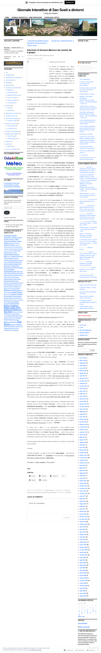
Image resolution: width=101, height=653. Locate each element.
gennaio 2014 (83, 422)
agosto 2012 (83, 465)
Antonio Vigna (10, 136)
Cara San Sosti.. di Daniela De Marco (62, 41)
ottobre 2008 (83, 583)
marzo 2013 (82, 447)
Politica (17, 303)
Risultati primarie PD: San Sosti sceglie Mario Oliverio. (87, 269)
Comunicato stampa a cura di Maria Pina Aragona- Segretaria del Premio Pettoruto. (88, 89)
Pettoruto (6, 303)
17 (84, 611)
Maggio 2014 (83, 411)
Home (7, 17)
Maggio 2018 (83, 363)
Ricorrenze (9, 110)
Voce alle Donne (14, 330)
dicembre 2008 (83, 578)
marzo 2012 (82, 478)
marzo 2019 (82, 358)
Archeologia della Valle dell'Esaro (15, 247)
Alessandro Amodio (12, 120)
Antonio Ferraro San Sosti (13, 243)
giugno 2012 (83, 470)
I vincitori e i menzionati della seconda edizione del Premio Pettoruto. (86, 83)
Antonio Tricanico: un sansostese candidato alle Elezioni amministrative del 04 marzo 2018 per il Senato (88, 107)
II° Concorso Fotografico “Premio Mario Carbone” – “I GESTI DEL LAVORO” (88, 223)
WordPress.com (83, 335)
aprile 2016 (82, 383)
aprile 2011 (82, 506)
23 (82, 613)
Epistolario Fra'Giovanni (13, 95)
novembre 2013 (83, 427)
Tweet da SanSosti (82, 623)
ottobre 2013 (83, 429)
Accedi (81, 327)
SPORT (7, 144)
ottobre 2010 (83, 521)
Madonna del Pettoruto (12, 290)
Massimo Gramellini (17, 294)
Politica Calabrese (11, 305)
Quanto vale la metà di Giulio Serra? (88, 285)
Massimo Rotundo (84, 227)
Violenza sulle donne (9, 328)
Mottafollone (9, 300)
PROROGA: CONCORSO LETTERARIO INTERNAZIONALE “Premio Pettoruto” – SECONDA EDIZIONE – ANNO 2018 (88, 100)
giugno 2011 (83, 501)
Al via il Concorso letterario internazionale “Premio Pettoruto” (87, 195)
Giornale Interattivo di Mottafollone (12, 186)
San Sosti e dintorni (12, 41)
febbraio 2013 (83, 450)
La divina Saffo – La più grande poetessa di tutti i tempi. (88, 229)
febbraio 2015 (83, 399)
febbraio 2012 (83, 481)
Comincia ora (70, 2)
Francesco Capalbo (11, 100)
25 (87, 613)
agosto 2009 (83, 557)
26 (90, 613)
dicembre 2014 (83, 404)
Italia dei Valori (8, 286)
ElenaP (81, 233)
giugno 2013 (83, 440)
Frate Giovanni (17, 279)
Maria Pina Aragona (84, 193)
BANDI (7, 82)
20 (93, 611)
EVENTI (8, 105)
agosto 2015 (83, 391)
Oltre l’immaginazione (85, 79)
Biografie (9, 90)
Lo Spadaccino (10, 128)
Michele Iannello (8, 296)
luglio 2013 (82, 437)
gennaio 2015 (83, 401)
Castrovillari (8, 254)
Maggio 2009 (83, 565)
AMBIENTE (9, 75)
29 (79, 614)
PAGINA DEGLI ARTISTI (52, 17)
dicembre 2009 (83, 547)
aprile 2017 (82, 376)
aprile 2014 (82, 414)
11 (87, 609)
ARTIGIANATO (10, 80)
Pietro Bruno (11, 303)
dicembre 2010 (83, 516)
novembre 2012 (83, 457)
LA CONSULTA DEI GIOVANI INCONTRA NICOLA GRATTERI (88, 275)
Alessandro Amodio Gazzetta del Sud (13, 238)
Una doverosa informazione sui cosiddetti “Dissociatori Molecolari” (86, 235)
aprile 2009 (82, 568)
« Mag (79, 616)
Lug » (83, 616)
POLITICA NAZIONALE (12, 131)
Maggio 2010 (83, 534)
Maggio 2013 (83, 442)
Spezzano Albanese (16, 324)
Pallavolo (9, 146)
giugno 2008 (83, 593)
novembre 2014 (83, 406)
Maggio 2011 (83, 504)
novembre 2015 (83, 386)
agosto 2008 (83, 588)
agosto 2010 (83, 527)
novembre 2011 (83, 488)
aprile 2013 (82, 445)
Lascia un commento (48, 55)
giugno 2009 (83, 562)
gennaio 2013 (83, 452)
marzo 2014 (82, 417)
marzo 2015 (82, 396)
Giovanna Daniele (13, 283)
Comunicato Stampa (8, 258)
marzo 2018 (82, 368)
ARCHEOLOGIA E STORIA (13, 77)
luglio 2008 (82, 591)
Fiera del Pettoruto (12, 273)
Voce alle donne (11, 102)
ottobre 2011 (83, 491)
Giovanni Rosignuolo (12, 138)
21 (95, 611)
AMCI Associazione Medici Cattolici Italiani (13, 241)
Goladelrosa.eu (10, 284)
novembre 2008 (83, 580)
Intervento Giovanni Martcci (48, 492)
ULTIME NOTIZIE (85, 63)
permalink (68, 492)
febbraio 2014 (83, 419)
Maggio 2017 (83, 373)
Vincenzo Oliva (19, 326)
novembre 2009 (83, 550)
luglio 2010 (82, 529)
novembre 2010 (83, 519)
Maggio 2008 (83, 596)
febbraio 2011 (83, 511)
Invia (7, 212)
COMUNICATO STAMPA (86, 134)
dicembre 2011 (83, 486)
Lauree (9, 108)
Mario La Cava (7, 294)
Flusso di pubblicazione (85, 330)
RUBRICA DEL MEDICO (12, 134)
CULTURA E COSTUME (12, 87)
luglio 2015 (82, 394)
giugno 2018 (83, 360)
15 (79, 611)
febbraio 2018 (83, 370)
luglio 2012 (82, 468)
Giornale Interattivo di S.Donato (11, 185)
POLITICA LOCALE (11, 123)
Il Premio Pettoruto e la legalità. (87, 94)
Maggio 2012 (83, 473)
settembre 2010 (83, 524)
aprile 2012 (82, 475)
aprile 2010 (82, 537)
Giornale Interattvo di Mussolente (12, 183)
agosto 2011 (83, 496)
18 (87, 611)
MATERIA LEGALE (11, 116)
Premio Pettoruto (13, 316)
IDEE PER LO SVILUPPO (12, 113)
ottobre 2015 (83, 388)
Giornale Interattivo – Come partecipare (27, 17)
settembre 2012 (83, 463)
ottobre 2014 (83, 409)
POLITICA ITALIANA (17, 312)
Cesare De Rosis (11, 92)
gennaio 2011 (83, 514)
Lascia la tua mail (11, 197)
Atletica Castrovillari (8, 250)
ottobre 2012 (83, 460)
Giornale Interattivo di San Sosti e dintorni (50, 9)
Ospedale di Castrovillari (17, 300)
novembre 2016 (83, 381)
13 (93, 609)
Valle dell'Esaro (11, 326)
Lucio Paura (17, 288)
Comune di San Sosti (17, 256)
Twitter (81, 620)
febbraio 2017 (83, 378)
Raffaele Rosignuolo (14, 319)
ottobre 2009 (83, 552)
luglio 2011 (82, 498)
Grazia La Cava (17, 284)
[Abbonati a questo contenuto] (78, 63)
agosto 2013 (83, 434)
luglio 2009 (82, 560)
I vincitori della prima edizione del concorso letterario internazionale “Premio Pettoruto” (87, 121)
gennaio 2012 (83, 483)
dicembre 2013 (83, 424)
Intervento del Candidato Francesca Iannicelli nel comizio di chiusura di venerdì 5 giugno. (37, 43)
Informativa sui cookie (36, 650)
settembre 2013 (83, 432)
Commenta (66, 517)
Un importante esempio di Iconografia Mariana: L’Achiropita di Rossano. (88, 302)
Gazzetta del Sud (9, 281)
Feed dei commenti (84, 332)
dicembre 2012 (83, 455)
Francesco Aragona (11, 97)
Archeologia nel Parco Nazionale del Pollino (13, 249)
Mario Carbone (17, 292)
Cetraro (9, 256)
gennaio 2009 (83, 575)
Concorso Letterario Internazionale (11, 259)
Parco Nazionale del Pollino (11, 302)
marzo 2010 (82, 539)
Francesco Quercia (8, 279)
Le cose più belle (83, 155)
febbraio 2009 (83, 573)
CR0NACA (8, 85)
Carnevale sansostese (12, 252)
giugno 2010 (83, 532)
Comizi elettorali (49, 490)
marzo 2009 (82, 570)
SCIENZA (8, 141)
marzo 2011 (82, 509)
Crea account (83, 325)
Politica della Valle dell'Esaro (12, 308)
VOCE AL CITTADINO (11, 149)
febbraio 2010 (83, 542)
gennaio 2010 (83, 545)
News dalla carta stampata (12, 118)
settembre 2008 (83, 585)
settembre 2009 (83, 555)
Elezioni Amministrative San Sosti (12, 270)
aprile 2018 (82, 365)
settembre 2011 (83, 493)
